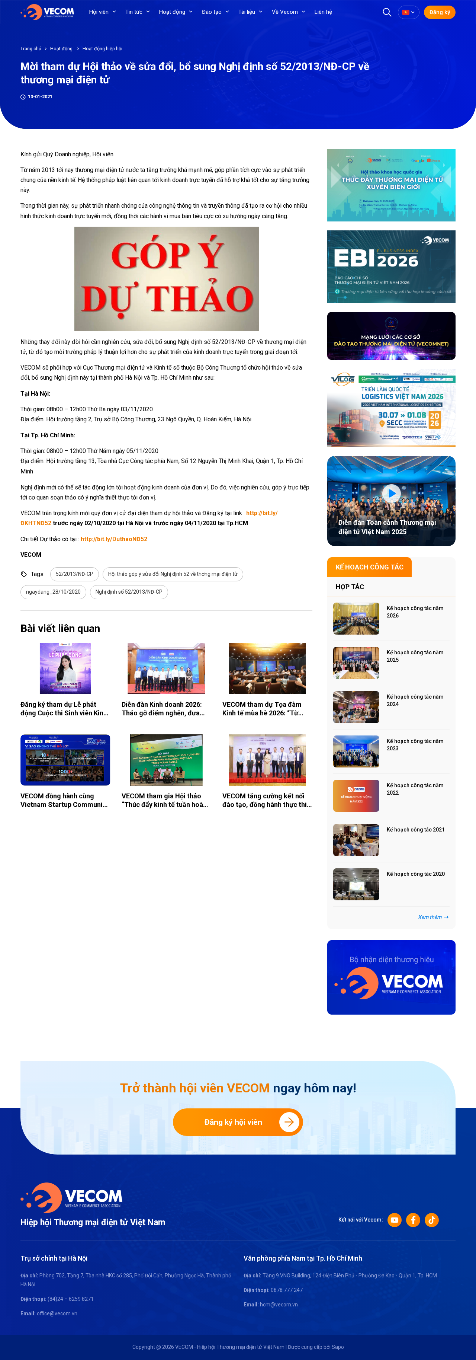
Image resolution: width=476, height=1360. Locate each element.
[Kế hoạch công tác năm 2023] (356, 751)
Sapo (338, 1347)
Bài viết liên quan (60, 628)
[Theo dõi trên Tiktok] (432, 1220)
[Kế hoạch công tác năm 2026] (356, 619)
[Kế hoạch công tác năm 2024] (356, 707)
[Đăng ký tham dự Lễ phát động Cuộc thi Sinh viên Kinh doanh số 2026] (65, 668)
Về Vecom (285, 12)
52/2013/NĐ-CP (74, 574)
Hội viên (99, 12)
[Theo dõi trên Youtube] (394, 1220)
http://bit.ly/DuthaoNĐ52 (113, 539)
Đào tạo (212, 12)
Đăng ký (440, 12)
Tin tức (133, 12)
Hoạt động (172, 12)
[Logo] (71, 1197)
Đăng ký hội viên (233, 1122)
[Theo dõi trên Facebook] (413, 1220)
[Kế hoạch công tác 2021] (356, 840)
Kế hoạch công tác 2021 (416, 830)
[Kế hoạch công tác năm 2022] (356, 796)
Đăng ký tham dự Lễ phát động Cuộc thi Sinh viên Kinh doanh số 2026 (63, 713)
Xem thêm (429, 917)
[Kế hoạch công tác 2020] (356, 884)
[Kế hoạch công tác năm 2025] (356, 663)
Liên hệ (323, 12)
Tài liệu (246, 12)
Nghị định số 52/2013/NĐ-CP (129, 592)
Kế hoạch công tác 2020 (416, 874)
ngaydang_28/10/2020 (53, 592)
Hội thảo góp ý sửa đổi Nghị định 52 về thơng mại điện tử (173, 574)
